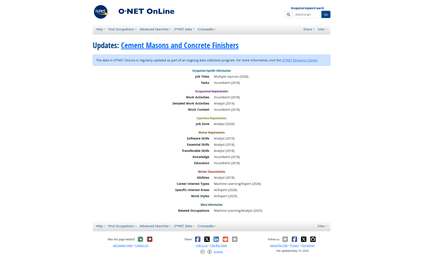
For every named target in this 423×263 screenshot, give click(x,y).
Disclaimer (308, 245)
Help (99, 29)
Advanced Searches (154, 29)
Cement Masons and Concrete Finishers (180, 45)
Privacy (294, 245)
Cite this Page (218, 245)
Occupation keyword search (307, 8)
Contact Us (141, 245)
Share (307, 29)
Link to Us (202, 245)
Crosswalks (206, 29)
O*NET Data (183, 29)
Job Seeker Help (122, 245)
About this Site (279, 245)
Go (326, 14)
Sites (321, 29)
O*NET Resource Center (299, 60)
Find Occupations (121, 29)
